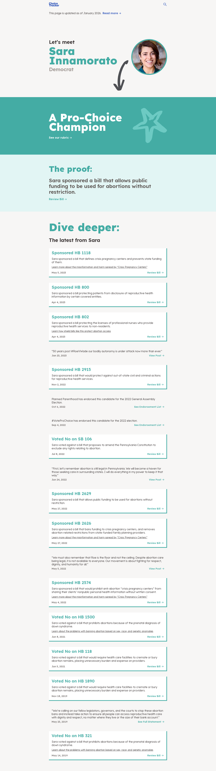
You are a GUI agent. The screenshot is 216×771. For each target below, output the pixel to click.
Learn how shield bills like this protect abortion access (81, 331)
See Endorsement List (147, 406)
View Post (155, 355)
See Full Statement (149, 721)
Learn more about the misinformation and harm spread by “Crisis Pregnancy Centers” (99, 267)
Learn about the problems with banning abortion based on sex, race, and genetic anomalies (102, 631)
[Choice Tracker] (54, 4)
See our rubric (59, 137)
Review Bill (56, 199)
